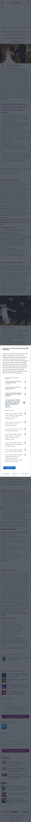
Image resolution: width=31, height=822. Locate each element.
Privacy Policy (24, 473)
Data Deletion (6, 473)
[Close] (27, 348)
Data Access (15, 473)
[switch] (24, 382)
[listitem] (15, 378)
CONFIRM (9, 467)
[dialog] (15, 411)
